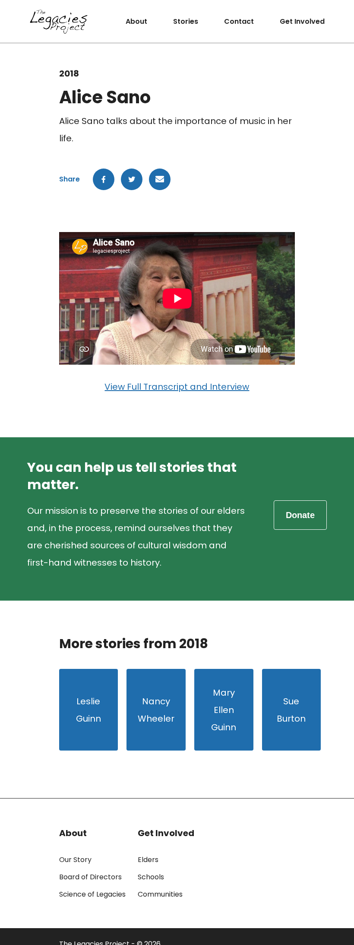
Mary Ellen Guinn (223, 710)
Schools (151, 877)
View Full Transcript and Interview (176, 387)
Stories (185, 21)
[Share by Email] (160, 179)
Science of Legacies (92, 894)
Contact (239, 21)
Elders (148, 860)
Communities (160, 894)
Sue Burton (291, 710)
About (136, 21)
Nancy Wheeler (156, 710)
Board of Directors (90, 877)
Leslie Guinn (88, 710)
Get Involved (302, 21)
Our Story (75, 860)
